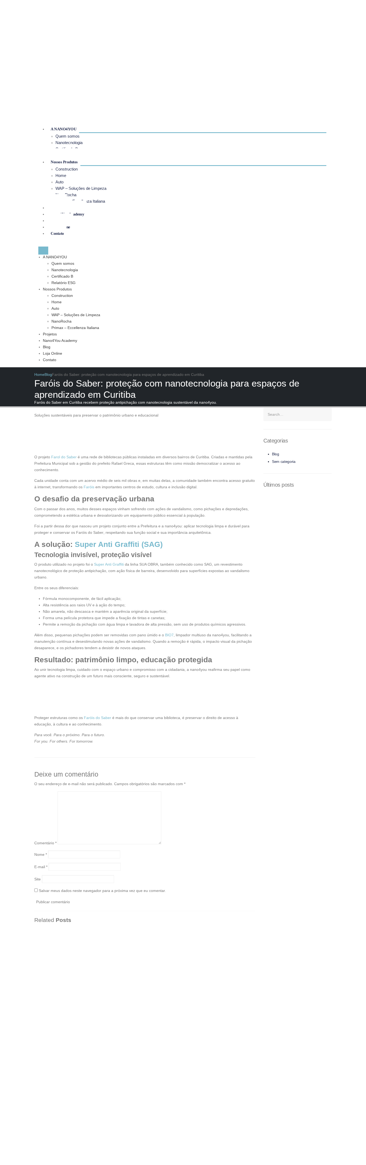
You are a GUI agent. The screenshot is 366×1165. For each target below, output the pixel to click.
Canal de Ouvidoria (247, 980)
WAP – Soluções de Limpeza (80, 188)
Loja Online (52, 353)
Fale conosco (165, 961)
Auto (59, 182)
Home (60, 175)
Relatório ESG (63, 283)
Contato (57, 233)
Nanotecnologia (69, 142)
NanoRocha (61, 321)
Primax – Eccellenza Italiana (75, 328)
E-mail (40, 867)
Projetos (50, 334)
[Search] (327, 414)
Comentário (45, 843)
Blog (46, 347)
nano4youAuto (318, 967)
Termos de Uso (244, 974)
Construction (66, 169)
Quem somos (67, 136)
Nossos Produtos (64, 162)
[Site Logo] (62, 62)
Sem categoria (283, 461)
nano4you (314, 961)
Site (37, 879)
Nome (40, 854)
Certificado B (62, 276)
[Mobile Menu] (43, 251)
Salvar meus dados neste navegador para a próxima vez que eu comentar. (102, 890)
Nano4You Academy (60, 340)
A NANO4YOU (63, 129)
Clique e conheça (244, 1003)
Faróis (89, 487)
